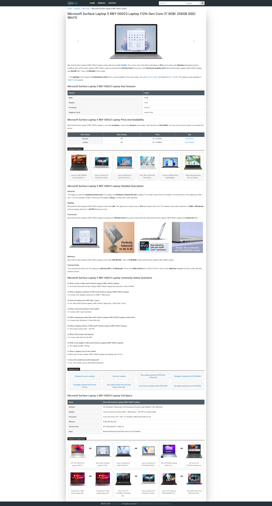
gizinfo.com (116, 504)
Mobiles (101, 3)
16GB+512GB (72, 80)
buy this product (152, 77)
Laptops (112, 3)
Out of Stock (189, 142)
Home (92, 3)
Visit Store (190, 139)
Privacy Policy (142, 504)
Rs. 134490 (173, 77)
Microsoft (85, 9)
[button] (77, 41)
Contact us (167, 504)
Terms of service (155, 504)
